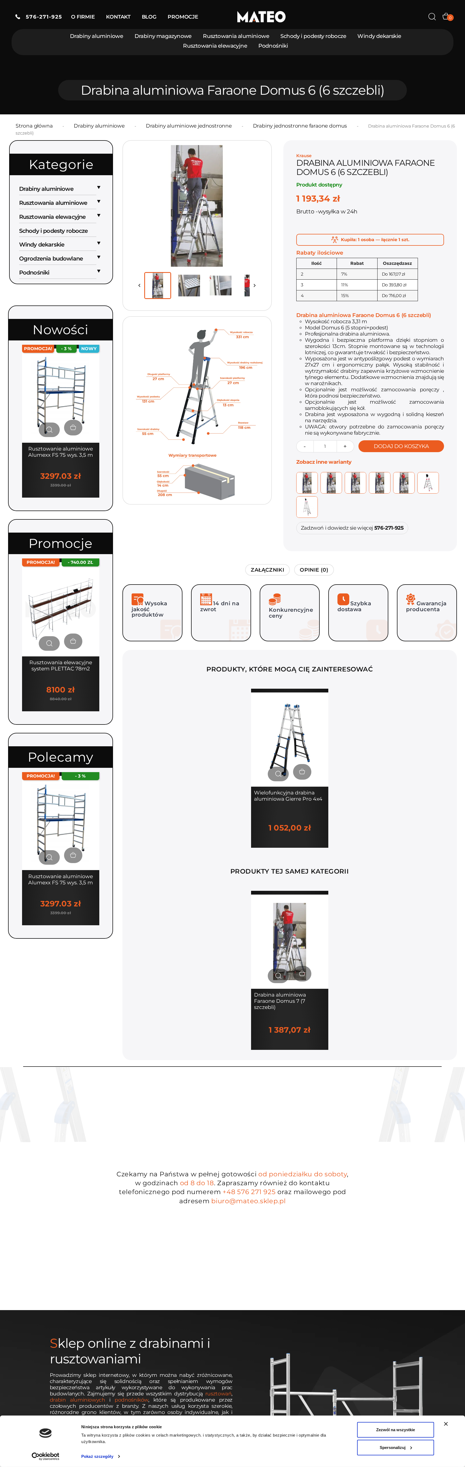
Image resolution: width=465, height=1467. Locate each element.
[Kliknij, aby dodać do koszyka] (73, 427)
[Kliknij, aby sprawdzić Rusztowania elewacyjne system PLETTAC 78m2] (60, 608)
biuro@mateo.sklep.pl (248, 1201)
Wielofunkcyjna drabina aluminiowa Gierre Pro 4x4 (288, 796)
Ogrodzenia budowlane (51, 258)
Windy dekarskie (379, 36)
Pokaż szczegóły (97, 1456)
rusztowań (218, 1394)
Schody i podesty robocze (313, 36)
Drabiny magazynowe (163, 36)
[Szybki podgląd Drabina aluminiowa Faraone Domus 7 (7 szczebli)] (278, 976)
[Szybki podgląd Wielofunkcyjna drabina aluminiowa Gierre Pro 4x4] (278, 774)
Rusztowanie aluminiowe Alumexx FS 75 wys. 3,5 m (60, 452)
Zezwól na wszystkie (395, 1429)
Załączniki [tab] (267, 570)
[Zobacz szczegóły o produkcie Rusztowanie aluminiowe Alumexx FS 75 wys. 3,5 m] (49, 430)
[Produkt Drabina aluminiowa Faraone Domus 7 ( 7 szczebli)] (289, 941)
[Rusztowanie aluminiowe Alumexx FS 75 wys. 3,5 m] (60, 395)
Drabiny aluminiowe (96, 36)
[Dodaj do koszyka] (302, 772)
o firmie (83, 17)
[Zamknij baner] (446, 1424)
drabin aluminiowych (77, 1400)
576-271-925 (41, 17)
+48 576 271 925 (249, 1192)
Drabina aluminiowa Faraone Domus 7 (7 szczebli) (280, 1001)
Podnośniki (273, 46)
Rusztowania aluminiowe (236, 36)
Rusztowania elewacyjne (215, 46)
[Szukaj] (432, 17)
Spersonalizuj (393, 1447)
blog (149, 17)
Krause (304, 155)
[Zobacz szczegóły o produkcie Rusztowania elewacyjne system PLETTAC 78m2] (49, 643)
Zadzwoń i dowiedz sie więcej (352, 528)
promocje (183, 17)
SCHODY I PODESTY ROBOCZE (53, 230)
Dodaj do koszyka (401, 446)
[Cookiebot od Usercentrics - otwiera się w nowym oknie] (45, 1456)
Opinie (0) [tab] (314, 570)
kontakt (118, 17)
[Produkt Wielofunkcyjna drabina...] (289, 739)
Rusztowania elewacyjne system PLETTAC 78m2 (60, 665)
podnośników (131, 1400)
